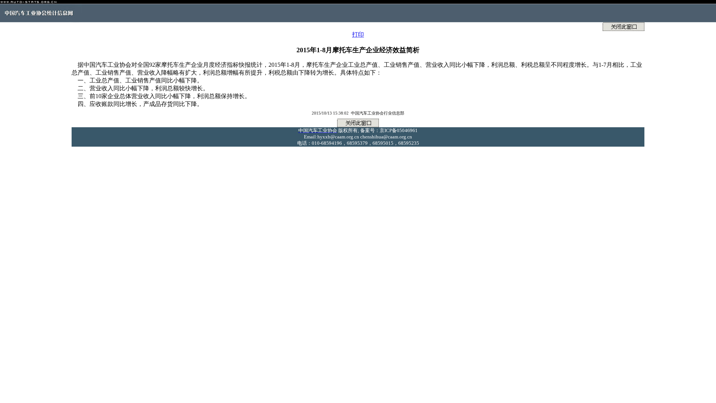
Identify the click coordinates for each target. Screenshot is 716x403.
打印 (358, 34)
